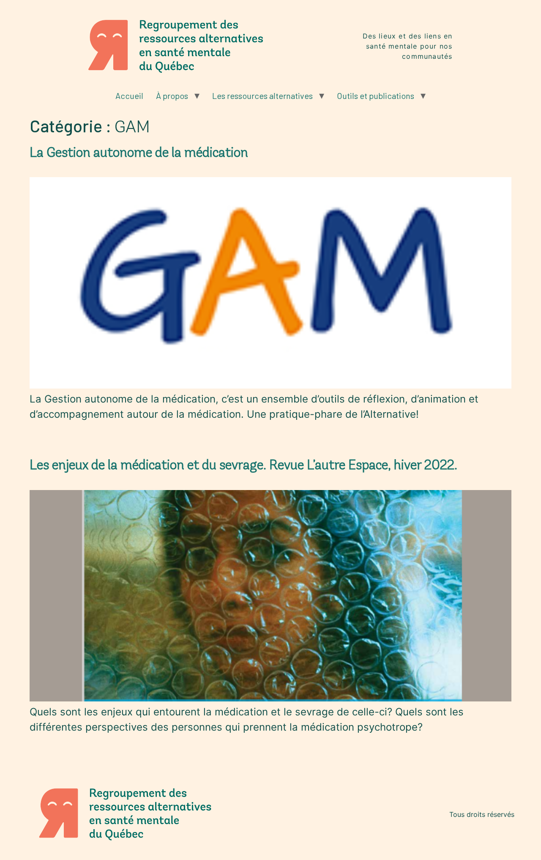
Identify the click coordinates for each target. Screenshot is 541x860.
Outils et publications (375, 95)
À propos (172, 95)
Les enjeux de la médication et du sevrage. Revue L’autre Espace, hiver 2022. (243, 465)
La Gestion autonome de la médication (139, 152)
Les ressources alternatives (262, 95)
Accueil (129, 95)
